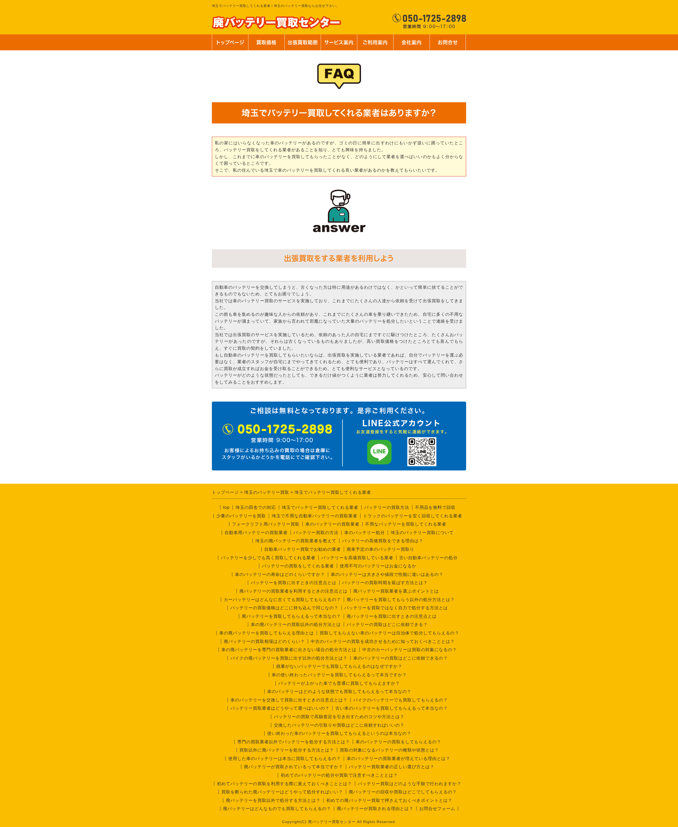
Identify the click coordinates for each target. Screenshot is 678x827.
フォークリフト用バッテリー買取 (266, 524)
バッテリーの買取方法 (386, 507)
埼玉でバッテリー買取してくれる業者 (320, 507)
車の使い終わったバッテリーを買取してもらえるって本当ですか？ (339, 675)
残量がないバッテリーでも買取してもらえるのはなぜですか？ (339, 666)
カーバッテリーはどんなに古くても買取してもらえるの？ (282, 599)
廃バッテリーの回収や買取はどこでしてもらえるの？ (403, 792)
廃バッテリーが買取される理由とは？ (375, 808)
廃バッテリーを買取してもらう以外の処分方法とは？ (401, 599)
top (226, 507)
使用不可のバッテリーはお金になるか (378, 566)
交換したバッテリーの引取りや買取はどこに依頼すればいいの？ (339, 725)
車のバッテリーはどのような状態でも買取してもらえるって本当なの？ (339, 691)
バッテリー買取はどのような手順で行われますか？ (409, 783)
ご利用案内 (375, 45)
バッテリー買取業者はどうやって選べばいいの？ (279, 708)
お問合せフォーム (437, 808)
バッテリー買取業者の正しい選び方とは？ (391, 766)
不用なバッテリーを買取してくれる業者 (405, 524)
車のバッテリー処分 (364, 532)
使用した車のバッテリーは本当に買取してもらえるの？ (284, 758)
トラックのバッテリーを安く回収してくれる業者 (412, 516)
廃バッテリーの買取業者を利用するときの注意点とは (293, 591)
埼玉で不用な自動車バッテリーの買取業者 (314, 516)
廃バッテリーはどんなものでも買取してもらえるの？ (277, 808)
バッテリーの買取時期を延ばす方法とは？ (385, 582)
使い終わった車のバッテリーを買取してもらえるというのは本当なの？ (339, 733)
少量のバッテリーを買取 (241, 516)
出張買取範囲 (303, 42)
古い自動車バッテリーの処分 (428, 557)
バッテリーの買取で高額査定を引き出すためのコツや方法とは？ (339, 716)
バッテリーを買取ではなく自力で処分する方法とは (396, 608)
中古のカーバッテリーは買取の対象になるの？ (409, 649)
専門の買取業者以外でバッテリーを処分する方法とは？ (293, 742)
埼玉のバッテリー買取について (422, 532)
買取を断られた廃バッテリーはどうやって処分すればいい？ (282, 792)
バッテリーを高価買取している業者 (357, 557)
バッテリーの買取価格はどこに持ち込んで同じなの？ (284, 608)
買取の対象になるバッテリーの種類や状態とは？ (389, 750)
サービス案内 (338, 45)
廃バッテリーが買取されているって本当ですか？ (293, 766)
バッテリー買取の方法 (315, 532)
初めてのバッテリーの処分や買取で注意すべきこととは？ (339, 775)
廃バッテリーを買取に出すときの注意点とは (392, 616)
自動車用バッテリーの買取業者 (256, 532)
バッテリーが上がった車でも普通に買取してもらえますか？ (339, 683)
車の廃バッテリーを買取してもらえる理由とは (266, 633)
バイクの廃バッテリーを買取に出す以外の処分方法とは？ (288, 658)
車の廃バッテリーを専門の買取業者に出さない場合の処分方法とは (288, 649)
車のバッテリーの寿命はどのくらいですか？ (280, 574)
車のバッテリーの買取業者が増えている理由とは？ (398, 758)
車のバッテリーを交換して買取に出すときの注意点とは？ (288, 700)
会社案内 (409, 45)
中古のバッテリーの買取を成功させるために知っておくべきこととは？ (383, 641)
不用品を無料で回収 (435, 507)
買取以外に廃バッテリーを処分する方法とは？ (286, 750)
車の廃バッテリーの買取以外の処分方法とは (296, 624)
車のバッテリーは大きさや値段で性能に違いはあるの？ (387, 574)
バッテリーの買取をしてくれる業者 (298, 566)
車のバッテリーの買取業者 (332, 524)
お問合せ (447, 45)
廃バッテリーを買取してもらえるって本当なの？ (291, 616)
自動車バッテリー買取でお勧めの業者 (302, 549)
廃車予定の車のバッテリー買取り (380, 549)
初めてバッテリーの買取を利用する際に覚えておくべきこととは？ (284, 783)
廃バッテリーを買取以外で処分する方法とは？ (273, 800)
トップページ (230, 42)
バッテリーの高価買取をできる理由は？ (382, 541)
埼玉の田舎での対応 (255, 507)
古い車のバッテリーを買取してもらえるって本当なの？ (391, 708)
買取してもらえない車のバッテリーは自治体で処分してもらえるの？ (389, 633)
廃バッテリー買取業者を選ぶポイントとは (396, 591)
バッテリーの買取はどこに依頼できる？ (387, 624)
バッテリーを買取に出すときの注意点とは (293, 582)
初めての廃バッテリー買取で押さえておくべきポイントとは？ (389, 800)
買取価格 (266, 42)
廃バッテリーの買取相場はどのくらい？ (264, 641)
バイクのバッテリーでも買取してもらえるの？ (400, 700)
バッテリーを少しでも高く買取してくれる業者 (268, 557)
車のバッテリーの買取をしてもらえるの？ (398, 742)
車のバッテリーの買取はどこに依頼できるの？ (400, 658)
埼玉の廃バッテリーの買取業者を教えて (295, 541)
